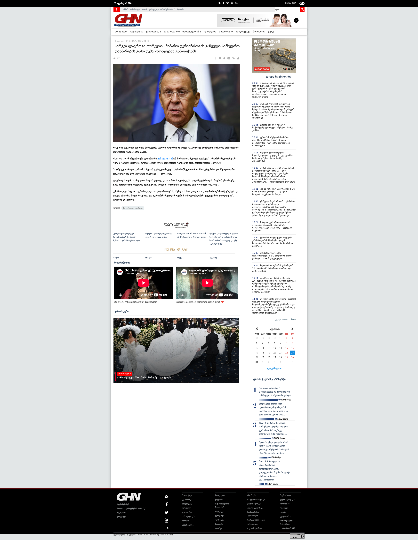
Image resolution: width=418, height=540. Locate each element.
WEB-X (163, 534)
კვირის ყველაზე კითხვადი (269, 379)
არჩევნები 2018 (287, 528)
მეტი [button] (271, 32)
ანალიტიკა (242, 32)
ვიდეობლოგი (254, 503)
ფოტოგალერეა (255, 508)
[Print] (238, 58)
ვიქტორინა (285, 503)
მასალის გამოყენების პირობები (132, 508)
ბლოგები (259, 32)
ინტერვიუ (186, 508)
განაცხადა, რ (165, 158)
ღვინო (283, 512)
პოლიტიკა (136, 32)
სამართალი (172, 32)
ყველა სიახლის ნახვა (285, 319)
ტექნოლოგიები (287, 499)
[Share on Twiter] (224, 58)
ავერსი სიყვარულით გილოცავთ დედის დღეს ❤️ (200, 302)
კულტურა (210, 32)
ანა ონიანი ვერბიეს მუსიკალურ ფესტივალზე (135, 302)
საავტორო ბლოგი (256, 499)
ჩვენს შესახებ (123, 504)
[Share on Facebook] (215, 58)
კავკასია (219, 499)
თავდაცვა (219, 511)
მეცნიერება (285, 495)
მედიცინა (219, 524)
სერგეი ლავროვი (134, 208)
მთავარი (121, 32)
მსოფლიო (226, 32)
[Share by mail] (229, 58)
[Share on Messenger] (220, 58)
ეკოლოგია (220, 515)
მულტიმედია (122, 262)
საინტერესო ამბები (256, 520)
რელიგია (219, 520)
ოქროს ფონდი (254, 528)
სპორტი (218, 528)
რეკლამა (121, 512)
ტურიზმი (284, 508)
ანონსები (251, 495)
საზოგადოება (191, 32)
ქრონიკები (122, 311)
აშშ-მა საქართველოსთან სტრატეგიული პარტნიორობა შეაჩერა (153, 9)
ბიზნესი (185, 520)
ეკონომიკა (153, 32)
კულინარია (285, 516)
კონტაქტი (121, 516)
